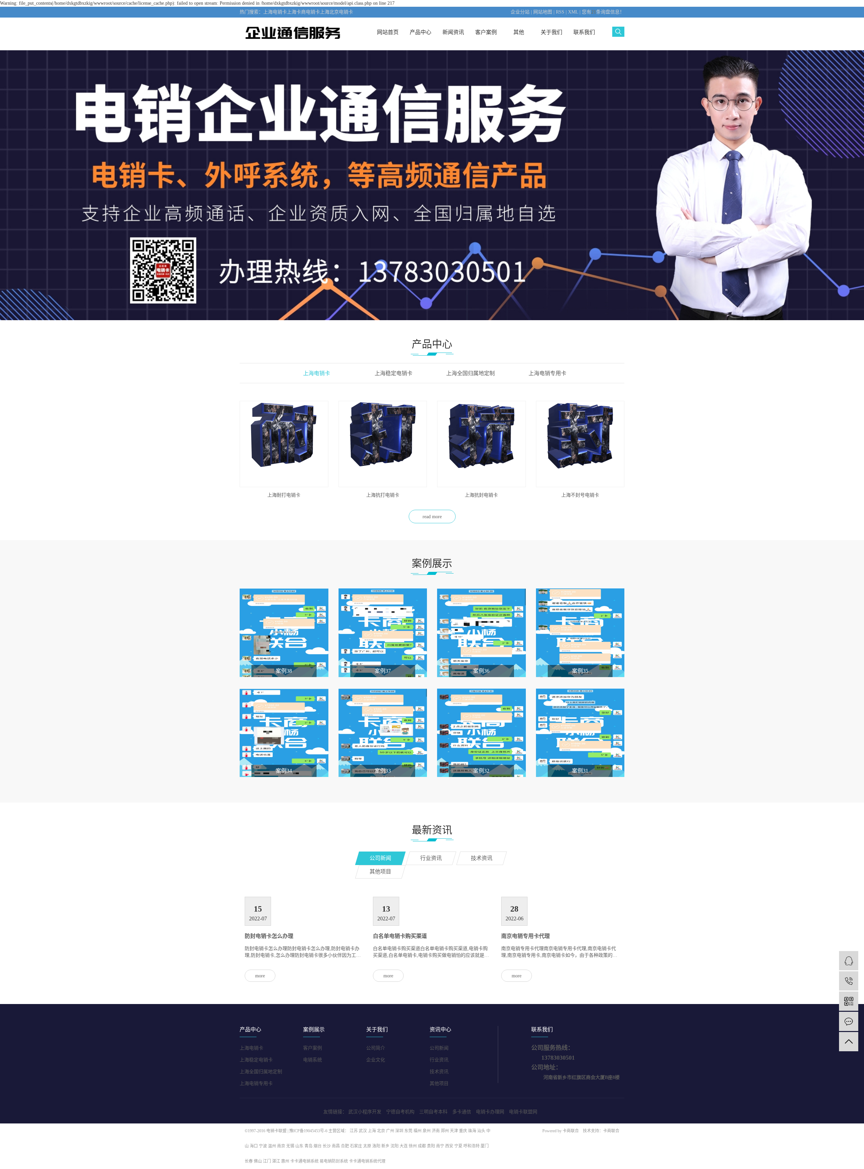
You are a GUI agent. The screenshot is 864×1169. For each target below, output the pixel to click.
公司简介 (375, 1048)
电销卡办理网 (490, 1111)
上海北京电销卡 (336, 12)
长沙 (327, 1146)
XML (573, 12)
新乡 (385, 1146)
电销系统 (312, 1059)
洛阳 (376, 1146)
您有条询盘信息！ (603, 12)
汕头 (481, 1131)
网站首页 (388, 32)
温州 (272, 1146)
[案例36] (481, 632)
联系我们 (584, 32)
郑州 (445, 1131)
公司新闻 (439, 1048)
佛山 (258, 1161)
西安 (449, 1146)
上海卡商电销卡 (303, 12)
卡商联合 (571, 1131)
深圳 (399, 1131)
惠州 (285, 1161)
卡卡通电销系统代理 (367, 1161)
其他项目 (439, 1083)
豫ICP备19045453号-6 (308, 1131)
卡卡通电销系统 (304, 1161)
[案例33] (383, 732)
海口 (254, 1146)
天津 (454, 1131)
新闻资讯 (453, 32)
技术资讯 (439, 1071)
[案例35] (580, 632)
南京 (281, 1146)
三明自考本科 (433, 1111)
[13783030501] (848, 981)
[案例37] (383, 632)
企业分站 (520, 12)
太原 (367, 1146)
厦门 (485, 1146)
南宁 (440, 1146)
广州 (390, 1131)
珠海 (472, 1131)
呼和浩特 (471, 1146)
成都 (422, 1146)
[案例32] (481, 732)
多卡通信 (461, 1111)
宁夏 (458, 1146)
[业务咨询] (848, 960)
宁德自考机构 (400, 1111)
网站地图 (542, 12)
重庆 (463, 1131)
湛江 (276, 1161)
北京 (381, 1131)
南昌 (336, 1146)
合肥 (345, 1146)
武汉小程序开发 (364, 1111)
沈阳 (394, 1146)
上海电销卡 (275, 12)
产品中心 (420, 32)
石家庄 (356, 1146)
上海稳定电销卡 (256, 1059)
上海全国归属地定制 (261, 1071)
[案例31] (580, 732)
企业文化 (375, 1059)
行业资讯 (439, 1059)
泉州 (427, 1131)
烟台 (318, 1146)
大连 (404, 1146)
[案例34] (284, 732)
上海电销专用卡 (256, 1083)
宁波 (263, 1146)
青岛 (308, 1146)
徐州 (413, 1146)
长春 (249, 1161)
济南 (436, 1131)
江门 (267, 1161)
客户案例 (486, 32)
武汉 (363, 1131)
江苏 (354, 1131)
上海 (372, 1131)
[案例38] (284, 632)
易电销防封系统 (334, 1161)
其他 (518, 32)
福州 (417, 1131)
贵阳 (431, 1146)
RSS (560, 12)
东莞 (408, 1131)
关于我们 (551, 32)
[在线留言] (848, 1021)
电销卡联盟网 (523, 1111)
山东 (299, 1146)
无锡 (290, 1146)
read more (432, 516)
